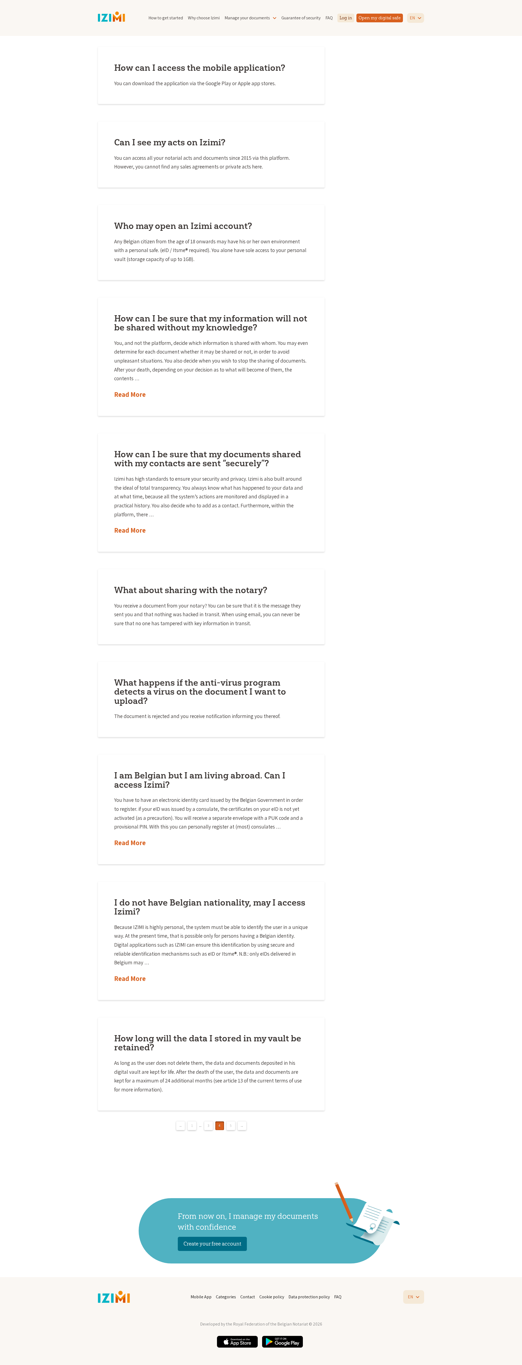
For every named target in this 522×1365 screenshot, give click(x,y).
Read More (130, 394)
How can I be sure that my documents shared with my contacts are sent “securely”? (207, 459)
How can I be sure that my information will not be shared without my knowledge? (210, 323)
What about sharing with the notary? (190, 590)
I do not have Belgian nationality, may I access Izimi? (209, 907)
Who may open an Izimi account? (183, 225)
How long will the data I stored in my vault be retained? (207, 1043)
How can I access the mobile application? (199, 67)
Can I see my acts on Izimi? (169, 142)
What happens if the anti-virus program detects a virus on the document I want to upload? (200, 691)
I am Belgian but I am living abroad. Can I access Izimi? (199, 780)
